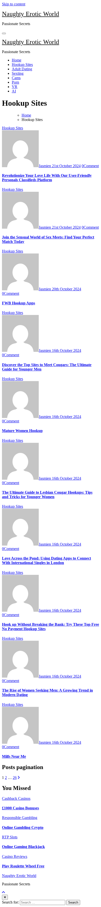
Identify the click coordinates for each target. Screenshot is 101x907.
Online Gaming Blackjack (23, 847)
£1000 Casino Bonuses (20, 808)
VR (14, 87)
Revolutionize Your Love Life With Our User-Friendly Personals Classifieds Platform (47, 177)
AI (14, 91)
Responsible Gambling (19, 818)
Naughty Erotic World (30, 13)
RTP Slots (9, 837)
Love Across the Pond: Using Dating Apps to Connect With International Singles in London (46, 560)
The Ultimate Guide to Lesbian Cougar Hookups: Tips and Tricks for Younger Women (47, 494)
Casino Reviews (14, 856)
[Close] (5, 897)
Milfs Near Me (14, 756)
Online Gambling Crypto (22, 827)
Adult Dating (22, 69)
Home (16, 60)
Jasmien (45, 166)
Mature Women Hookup (22, 431)
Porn (15, 82)
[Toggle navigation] (4, 33)
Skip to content (13, 4)
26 (15, 777)
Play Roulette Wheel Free (23, 866)
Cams (16, 78)
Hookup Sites (22, 64)
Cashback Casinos (16, 798)
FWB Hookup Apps (18, 303)
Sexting (18, 73)
